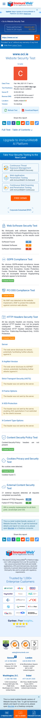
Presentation (34, 716)
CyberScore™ (7, 716)
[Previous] (1, 12)
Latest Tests (17, 45)
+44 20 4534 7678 (28, 661)
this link (11, 706)
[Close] (37, 10)
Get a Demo (20, 716)
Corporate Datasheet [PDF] (20, 210)
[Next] (40, 12)
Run (37, 37)
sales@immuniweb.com (20, 652)
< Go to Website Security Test (12, 21)
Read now (27, 14)
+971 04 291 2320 (28, 679)
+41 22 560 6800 (11, 661)
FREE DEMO (20, 198)
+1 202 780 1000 (11, 679)
